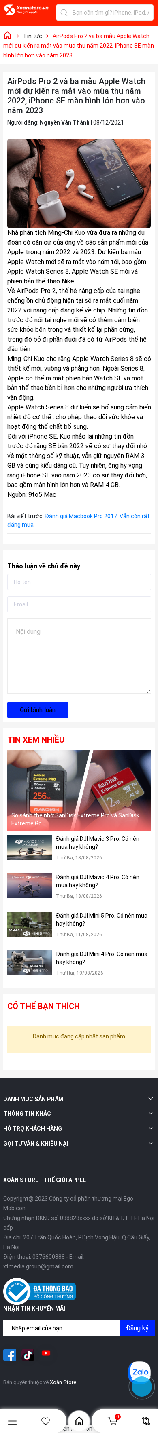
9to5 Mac (42, 494)
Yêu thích (46, 1421)
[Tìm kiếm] (64, 12)
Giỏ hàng (117, 1417)
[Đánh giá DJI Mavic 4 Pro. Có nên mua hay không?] (29, 890)
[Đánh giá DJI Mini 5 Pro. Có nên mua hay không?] (29, 929)
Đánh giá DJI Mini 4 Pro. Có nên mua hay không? (101, 958)
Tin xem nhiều (35, 740)
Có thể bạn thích (43, 1006)
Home (79, 1421)
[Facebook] (9, 1355)
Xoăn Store (63, 1382)
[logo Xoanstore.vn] (26, 14)
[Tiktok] (27, 1355)
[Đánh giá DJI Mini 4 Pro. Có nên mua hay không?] (29, 967)
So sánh (146, 1421)
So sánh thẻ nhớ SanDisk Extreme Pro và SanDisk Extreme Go (75, 819)
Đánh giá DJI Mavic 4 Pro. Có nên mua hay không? (97, 881)
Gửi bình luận (38, 710)
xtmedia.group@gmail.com (38, 1266)
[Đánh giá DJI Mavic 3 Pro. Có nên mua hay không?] (29, 852)
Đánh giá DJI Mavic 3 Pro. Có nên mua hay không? (97, 843)
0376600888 (48, 1257)
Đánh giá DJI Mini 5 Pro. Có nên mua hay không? (101, 919)
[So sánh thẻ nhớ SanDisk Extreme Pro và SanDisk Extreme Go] (79, 790)
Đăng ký (137, 1328)
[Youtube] (46, 1355)
